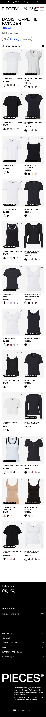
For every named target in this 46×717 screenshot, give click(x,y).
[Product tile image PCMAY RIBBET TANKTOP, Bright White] (12, 450)
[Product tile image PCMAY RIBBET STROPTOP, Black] (33, 150)
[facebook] (5, 591)
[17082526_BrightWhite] (4, 216)
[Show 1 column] (40, 46)
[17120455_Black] (7, 172)
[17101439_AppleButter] (11, 345)
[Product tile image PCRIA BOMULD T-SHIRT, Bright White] (12, 62)
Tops (14, 39)
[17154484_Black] (14, 258)
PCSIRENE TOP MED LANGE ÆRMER (32, 423)
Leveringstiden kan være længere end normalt (23, 2)
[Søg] (25, 8)
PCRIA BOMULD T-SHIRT (12, 78)
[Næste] (20, 64)
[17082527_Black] (4, 387)
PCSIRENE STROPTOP (11, 380)
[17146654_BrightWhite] (7, 559)
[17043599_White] (11, 516)
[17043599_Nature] (4, 516)
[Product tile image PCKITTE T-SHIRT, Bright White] (12, 322)
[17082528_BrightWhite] (29, 345)
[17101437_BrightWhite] (29, 259)
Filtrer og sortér (13, 45)
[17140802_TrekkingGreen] (7, 85)
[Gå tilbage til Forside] (10, 9)
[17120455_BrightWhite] (4, 172)
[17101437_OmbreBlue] (32, 259)
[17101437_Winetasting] (35, 259)
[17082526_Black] (7, 216)
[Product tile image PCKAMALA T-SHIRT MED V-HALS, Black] (33, 106)
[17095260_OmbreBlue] (32, 87)
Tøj (3, 33)
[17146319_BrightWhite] (4, 430)
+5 (17, 345)
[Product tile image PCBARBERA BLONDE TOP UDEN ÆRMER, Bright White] (33, 279)
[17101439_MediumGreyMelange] (14, 345)
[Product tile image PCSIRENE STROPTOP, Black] (12, 364)
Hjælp (4, 647)
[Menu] (41, 8)
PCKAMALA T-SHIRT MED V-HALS (34, 79)
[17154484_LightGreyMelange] (11, 258)
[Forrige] (4, 64)
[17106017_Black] (29, 303)
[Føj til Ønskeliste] (21, 51)
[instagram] (12, 591)
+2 (17, 303)
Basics (9, 33)
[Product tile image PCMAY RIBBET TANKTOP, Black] (12, 235)
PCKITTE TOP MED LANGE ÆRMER (31, 252)
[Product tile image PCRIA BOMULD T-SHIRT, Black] (12, 106)
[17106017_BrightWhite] (25, 303)
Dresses (26, 39)
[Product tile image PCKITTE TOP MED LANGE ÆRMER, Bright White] (33, 535)
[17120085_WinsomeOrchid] (11, 303)
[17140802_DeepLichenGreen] (11, 85)
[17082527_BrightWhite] (7, 387)
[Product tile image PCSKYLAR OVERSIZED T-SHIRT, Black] (12, 535)
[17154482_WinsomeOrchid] (35, 174)
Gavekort (6, 638)
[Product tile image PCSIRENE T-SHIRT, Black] (33, 193)
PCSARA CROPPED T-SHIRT (11, 423)
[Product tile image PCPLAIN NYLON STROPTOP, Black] (33, 491)
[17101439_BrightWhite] (4, 345)
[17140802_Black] (14, 85)
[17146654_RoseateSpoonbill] (11, 559)
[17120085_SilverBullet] (14, 303)
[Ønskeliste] (31, 8)
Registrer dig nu (11, 614)
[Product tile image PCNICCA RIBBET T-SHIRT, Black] (12, 279)
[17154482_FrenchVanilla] (32, 174)
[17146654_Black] (4, 559)
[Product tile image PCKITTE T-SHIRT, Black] (33, 450)
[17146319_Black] (7, 430)
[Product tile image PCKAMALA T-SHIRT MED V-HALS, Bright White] (33, 62)
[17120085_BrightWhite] (7, 303)
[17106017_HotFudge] (32, 303)
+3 (17, 258)
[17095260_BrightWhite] (25, 87)
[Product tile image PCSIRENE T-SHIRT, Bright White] (12, 193)
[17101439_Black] (7, 345)
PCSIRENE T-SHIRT (10, 209)
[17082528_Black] (25, 345)
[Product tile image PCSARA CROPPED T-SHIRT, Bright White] (12, 406)
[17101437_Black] (25, 259)
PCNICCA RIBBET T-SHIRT (10, 295)
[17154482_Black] (29, 174)
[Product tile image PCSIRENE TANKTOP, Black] (33, 322)
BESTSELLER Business (12, 652)
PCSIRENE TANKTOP (32, 338)
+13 (18, 85)
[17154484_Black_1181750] (4, 258)
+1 (38, 174)
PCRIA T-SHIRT (9, 166)
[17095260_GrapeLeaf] (35, 87)
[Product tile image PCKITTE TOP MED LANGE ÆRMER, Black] (33, 235)
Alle (6, 39)
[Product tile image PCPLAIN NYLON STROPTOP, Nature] (12, 491)
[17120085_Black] (4, 303)
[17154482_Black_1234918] (25, 174)
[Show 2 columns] (43, 46)
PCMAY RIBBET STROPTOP (30, 166)
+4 (39, 87)
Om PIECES (7, 633)
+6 (39, 260)
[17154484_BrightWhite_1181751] (4, 472)
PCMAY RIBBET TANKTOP (13, 251)
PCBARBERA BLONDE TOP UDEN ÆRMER (32, 295)
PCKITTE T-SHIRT (10, 338)
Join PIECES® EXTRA (10, 643)
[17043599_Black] (7, 516)
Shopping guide (8, 657)
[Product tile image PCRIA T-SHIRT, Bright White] (12, 150)
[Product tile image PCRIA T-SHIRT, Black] (33, 364)
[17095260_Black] (29, 87)
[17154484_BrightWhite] (7, 258)
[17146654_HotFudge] (14, 559)
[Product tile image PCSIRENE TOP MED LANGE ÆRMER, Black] (33, 406)
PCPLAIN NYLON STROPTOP (9, 508)
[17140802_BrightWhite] (4, 85)
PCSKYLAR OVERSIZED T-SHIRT (13, 552)
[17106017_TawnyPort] (35, 303)
